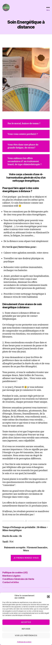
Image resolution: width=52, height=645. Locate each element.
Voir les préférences (26, 635)
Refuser (26, 629)
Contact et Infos (10, 582)
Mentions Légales (11, 575)
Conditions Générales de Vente (18, 579)
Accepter (26, 622)
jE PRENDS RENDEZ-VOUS (26, 558)
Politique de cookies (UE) (15, 572)
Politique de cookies (24, 642)
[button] (48, 596)
